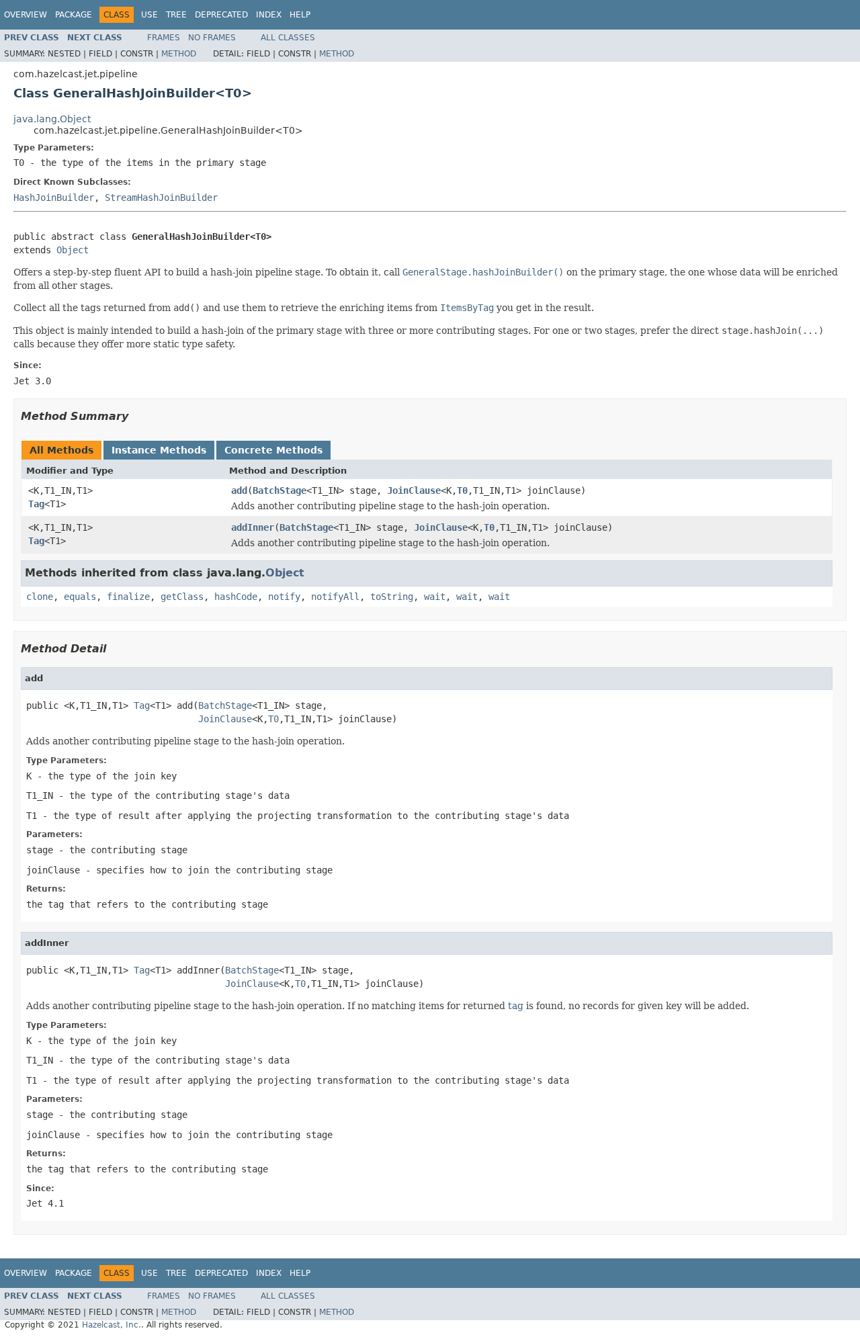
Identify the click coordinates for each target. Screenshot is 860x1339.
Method (178, 53)
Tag (36, 504)
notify (284, 596)
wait (434, 596)
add (239, 490)
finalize (128, 596)
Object (72, 250)
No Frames (212, 37)
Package (73, 14)
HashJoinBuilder (53, 197)
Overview (25, 14)
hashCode (235, 596)
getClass (182, 596)
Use (149, 14)
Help (300, 14)
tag (515, 1005)
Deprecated (221, 14)
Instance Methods (159, 450)
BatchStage (279, 490)
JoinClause (414, 490)
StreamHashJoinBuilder (161, 197)
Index (269, 14)
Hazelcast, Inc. (111, 1325)
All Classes (288, 37)
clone (39, 596)
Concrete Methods (273, 450)
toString (391, 596)
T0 (462, 490)
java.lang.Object (52, 119)
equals (80, 596)
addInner (252, 527)
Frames (163, 37)
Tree (176, 14)
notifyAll (335, 596)
